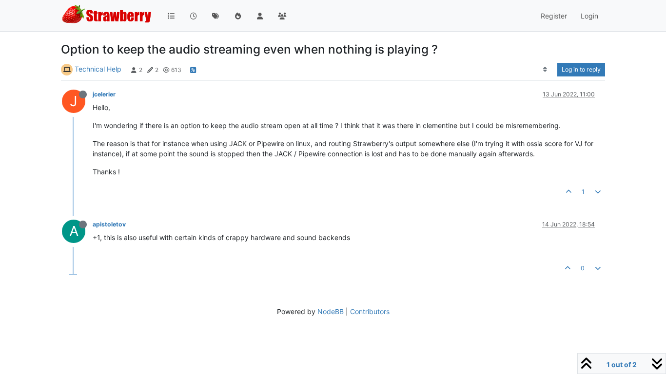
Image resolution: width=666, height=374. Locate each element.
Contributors (370, 311)
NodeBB (330, 311)
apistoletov (109, 224)
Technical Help (98, 69)
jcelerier (104, 94)
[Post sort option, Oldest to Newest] (545, 69)
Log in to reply (581, 69)
